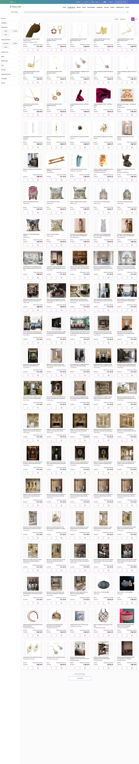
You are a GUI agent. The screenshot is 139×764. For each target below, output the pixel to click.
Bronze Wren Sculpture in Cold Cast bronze (126, 170)
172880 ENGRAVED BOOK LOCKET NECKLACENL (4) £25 (125, 39)
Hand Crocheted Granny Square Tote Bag (103, 625)
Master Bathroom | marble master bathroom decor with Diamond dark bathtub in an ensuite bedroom (79, 300)
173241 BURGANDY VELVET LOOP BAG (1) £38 (103, 104)
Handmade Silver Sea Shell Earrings (56, 657)
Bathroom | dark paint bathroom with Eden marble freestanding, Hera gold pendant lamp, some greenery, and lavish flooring (56, 462)
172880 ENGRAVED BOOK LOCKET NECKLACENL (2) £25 (102, 39)
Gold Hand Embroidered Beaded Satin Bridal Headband (32, 625)
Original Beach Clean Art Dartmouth (79, 624)
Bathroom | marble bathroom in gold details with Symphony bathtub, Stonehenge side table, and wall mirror (56, 560)
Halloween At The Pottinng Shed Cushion (31, 235)
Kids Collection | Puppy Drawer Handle (103, 136)
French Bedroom (74, 237)
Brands (79, 7)
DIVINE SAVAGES (74, 660)
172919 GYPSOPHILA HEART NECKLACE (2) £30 (103, 72)
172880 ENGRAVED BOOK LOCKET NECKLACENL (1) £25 (31, 72)
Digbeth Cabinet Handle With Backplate (54, 170)
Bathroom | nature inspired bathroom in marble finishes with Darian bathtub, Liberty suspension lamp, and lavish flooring (127, 365)
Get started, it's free (121, 2)
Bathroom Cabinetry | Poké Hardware (32, 169)
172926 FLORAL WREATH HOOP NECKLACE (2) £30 (54, 72)
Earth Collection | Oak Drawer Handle (79, 136)
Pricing (92, 2)
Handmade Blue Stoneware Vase (78, 169)
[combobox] (125, 19)
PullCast (25, 139)
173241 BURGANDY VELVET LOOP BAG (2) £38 (79, 104)
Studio (127, 7)
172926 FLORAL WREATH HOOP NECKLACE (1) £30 (30, 104)
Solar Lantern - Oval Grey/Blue (101, 592)
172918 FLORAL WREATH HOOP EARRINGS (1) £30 (54, 39)
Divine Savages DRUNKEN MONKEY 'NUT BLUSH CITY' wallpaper (126, 658)
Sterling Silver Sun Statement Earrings (32, 657)
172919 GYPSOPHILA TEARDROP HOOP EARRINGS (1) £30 (79, 72)
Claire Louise (26, 203)
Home (64, 7)
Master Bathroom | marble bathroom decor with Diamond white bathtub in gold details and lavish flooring (32, 332)
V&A (48, 42)
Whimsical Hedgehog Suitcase (30, 201)
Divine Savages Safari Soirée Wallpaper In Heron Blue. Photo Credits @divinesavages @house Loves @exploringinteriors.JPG (80, 658)
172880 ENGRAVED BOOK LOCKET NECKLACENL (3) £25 (78, 39)
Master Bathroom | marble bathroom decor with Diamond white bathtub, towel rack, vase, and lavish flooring (126, 300)
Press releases (91, 7)
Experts (112, 7)
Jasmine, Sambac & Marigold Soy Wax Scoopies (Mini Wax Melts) (103, 170)
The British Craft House (76, 171)
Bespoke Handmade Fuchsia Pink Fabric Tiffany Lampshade (125, 625)
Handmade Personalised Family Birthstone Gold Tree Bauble (55, 625)
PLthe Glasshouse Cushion (53, 201)
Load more (80, 678)
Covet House (50, 270)
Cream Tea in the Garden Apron (102, 201)
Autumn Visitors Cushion (53, 234)
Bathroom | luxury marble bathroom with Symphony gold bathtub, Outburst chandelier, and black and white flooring (79, 397)
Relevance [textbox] (123, 19)
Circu (24, 270)
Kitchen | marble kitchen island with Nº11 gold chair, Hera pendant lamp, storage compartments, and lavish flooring (103, 332)
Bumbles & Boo (121, 107)
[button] (13, 2)
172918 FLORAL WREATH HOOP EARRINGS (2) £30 (54, 104)
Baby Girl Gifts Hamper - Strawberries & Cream (126, 104)
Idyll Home (96, 594)
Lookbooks (99, 7)
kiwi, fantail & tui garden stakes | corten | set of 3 (31, 39)
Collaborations (120, 7)
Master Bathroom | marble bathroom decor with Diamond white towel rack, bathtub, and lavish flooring (103, 300)
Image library (71, 7)
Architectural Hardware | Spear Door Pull (56, 137)
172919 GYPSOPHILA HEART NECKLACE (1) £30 (127, 72)
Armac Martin (50, 172)
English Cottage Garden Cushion (78, 201)
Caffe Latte (26, 302)
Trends (84, 7)
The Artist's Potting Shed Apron (125, 201)
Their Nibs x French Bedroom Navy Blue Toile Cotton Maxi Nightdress (78, 235)
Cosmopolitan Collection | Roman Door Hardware (32, 137)
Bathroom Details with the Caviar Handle (125, 137)
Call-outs (106, 7)
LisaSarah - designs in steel (30, 42)
